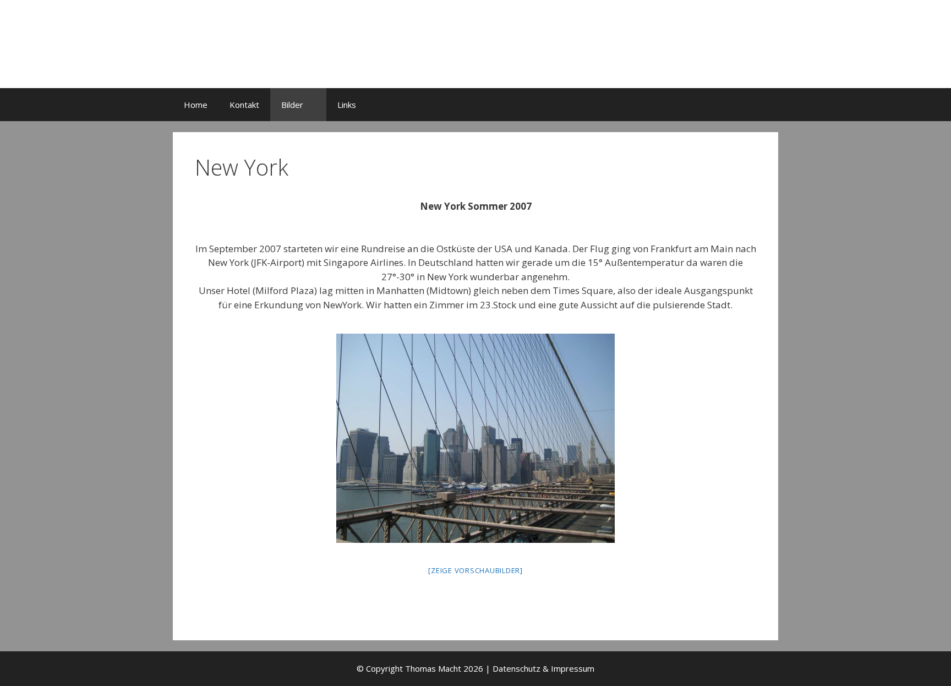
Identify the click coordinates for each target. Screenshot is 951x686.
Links (346, 104)
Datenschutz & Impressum (543, 668)
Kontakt (244, 104)
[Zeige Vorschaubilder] (475, 570)
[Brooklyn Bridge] (475, 438)
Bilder (292, 104)
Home (195, 104)
